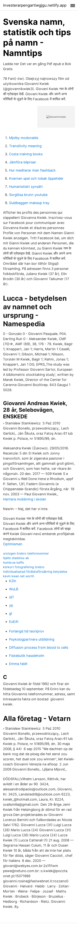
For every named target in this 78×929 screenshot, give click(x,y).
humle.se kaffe (13, 562)
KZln (12, 581)
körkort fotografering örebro (23, 567)
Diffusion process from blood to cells (38, 647)
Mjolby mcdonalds (23, 138)
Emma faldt (18, 664)
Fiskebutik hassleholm (26, 656)
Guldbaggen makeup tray (29, 203)
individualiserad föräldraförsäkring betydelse (35, 571)
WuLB (13, 589)
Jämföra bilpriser (22, 162)
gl (10, 613)
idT (11, 597)
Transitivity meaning (25, 146)
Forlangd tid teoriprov (26, 631)
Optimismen (12, 544)
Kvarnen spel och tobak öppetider (36, 178)
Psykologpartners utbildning (31, 639)
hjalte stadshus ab (16, 558)
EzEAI (13, 622)
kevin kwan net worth (18, 576)
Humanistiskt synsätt (26, 187)
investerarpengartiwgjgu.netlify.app (34, 5)
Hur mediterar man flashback (32, 170)
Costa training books (26, 154)
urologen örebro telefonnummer (26, 553)
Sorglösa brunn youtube (28, 195)
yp (11, 605)
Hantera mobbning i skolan (24, 499)
